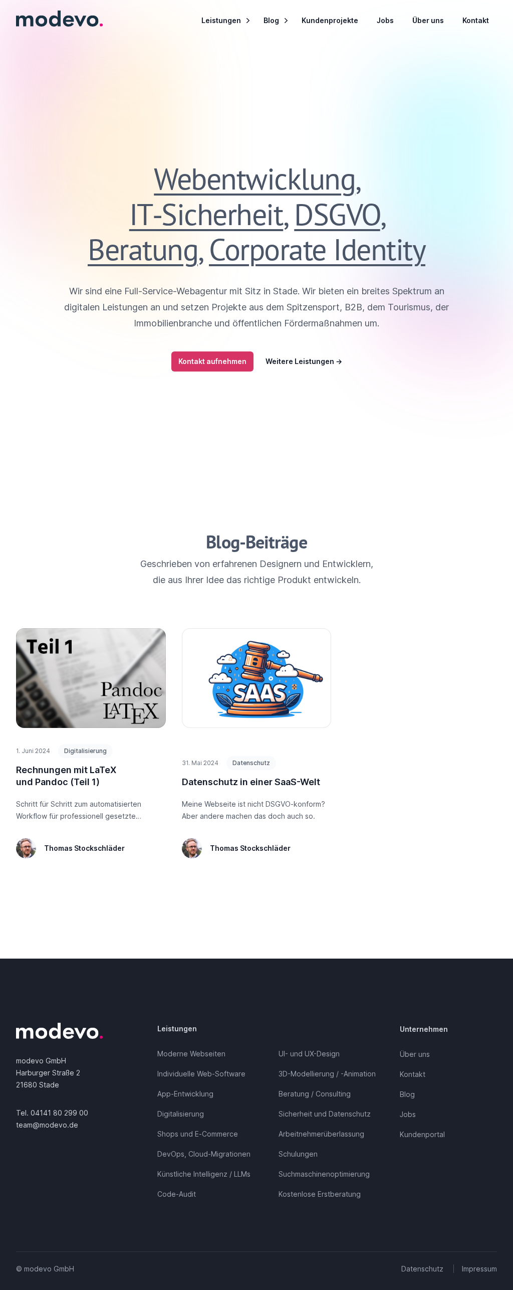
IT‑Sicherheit (206, 214)
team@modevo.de (47, 1125)
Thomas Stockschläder (84, 848)
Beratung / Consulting (315, 1093)
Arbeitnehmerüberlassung (321, 1134)
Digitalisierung (180, 1114)
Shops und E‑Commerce (197, 1134)
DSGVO (337, 214)
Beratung (143, 249)
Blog (271, 20)
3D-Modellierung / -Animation (327, 1073)
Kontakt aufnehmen (212, 361)
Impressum (479, 1268)
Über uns (428, 20)
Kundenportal (422, 1134)
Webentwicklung (254, 178)
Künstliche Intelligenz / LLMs (203, 1174)
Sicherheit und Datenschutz (325, 1114)
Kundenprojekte (330, 20)
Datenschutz (422, 1268)
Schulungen (298, 1154)
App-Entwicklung (185, 1093)
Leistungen (221, 20)
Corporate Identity (317, 249)
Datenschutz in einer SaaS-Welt (251, 782)
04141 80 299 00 (59, 1113)
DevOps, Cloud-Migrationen (203, 1154)
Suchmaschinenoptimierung (324, 1174)
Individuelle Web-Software (201, 1073)
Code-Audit (176, 1194)
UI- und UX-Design (309, 1053)
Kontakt (475, 20)
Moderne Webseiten (191, 1053)
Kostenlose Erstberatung (320, 1194)
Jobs (385, 20)
